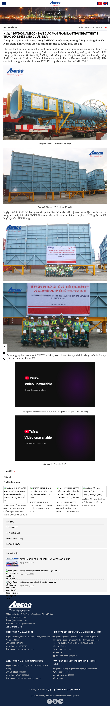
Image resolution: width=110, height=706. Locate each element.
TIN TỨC (10, 521)
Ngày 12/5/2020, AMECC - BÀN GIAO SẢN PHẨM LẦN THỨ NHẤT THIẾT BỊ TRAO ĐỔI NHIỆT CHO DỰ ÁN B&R (67, 507)
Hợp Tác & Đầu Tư (13, 544)
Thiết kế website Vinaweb (55, 696)
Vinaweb (34, 696)
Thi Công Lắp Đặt (13, 533)
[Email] (4, 353)
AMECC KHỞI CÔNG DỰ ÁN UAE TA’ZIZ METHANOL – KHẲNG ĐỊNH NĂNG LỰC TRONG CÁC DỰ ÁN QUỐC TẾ (15, 510)
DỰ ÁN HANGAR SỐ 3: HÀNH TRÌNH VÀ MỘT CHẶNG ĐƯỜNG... (45, 559)
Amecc (9, 471)
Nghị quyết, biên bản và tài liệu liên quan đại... (38, 582)
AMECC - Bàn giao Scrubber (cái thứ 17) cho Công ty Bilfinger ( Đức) (93, 502)
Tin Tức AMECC (12, 527)
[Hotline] (4, 359)
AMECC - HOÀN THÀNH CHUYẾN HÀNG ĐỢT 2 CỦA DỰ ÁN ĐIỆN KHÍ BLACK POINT (41, 507)
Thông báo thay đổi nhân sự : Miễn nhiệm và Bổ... (40, 571)
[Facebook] (4, 347)
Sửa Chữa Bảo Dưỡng (14, 538)
